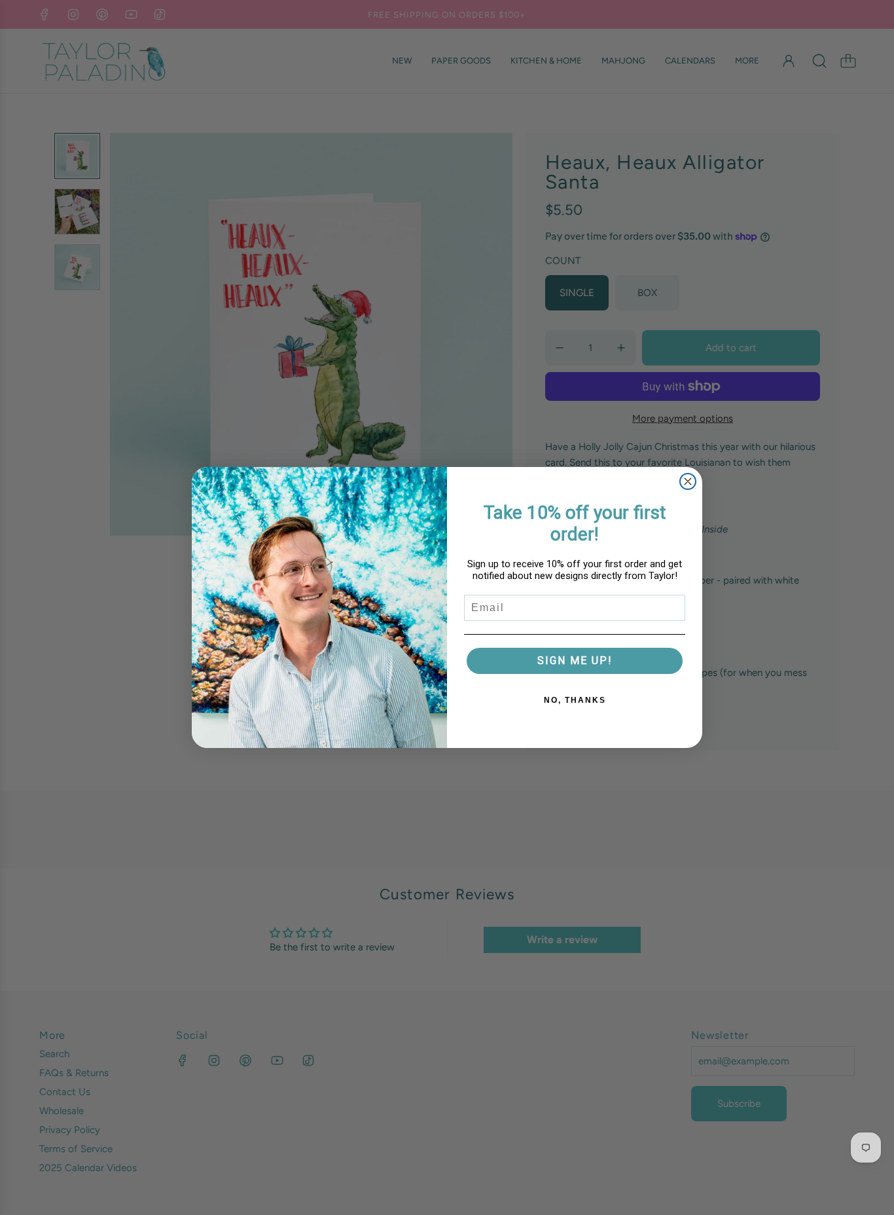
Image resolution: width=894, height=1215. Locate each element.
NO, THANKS (575, 700)
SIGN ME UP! (575, 660)
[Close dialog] (688, 481)
